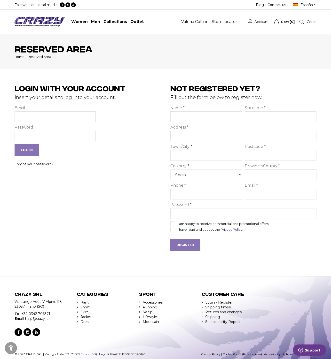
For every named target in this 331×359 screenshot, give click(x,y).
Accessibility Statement (280, 354)
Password (24, 127)
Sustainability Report (222, 322)
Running (150, 307)
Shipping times (218, 307)
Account (261, 22)
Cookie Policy (232, 354)
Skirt (84, 312)
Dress (85, 322)
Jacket (86, 317)
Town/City (181, 146)
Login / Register (219, 302)
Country (179, 166)
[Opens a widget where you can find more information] (309, 350)
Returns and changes (223, 312)
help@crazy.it (36, 318)
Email (20, 108)
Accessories (153, 302)
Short (85, 307)
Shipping (212, 317)
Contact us (277, 5)
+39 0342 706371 (35, 314)
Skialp (147, 312)
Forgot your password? (34, 164)
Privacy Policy (231, 229)
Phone (178, 185)
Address (179, 127)
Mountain (151, 322)
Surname (255, 108)
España (306, 5)
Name (177, 108)
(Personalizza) (252, 354)
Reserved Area (39, 57)
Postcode (255, 146)
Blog (260, 5)
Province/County (262, 166)
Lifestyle (150, 317)
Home (19, 57)
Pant (84, 302)
